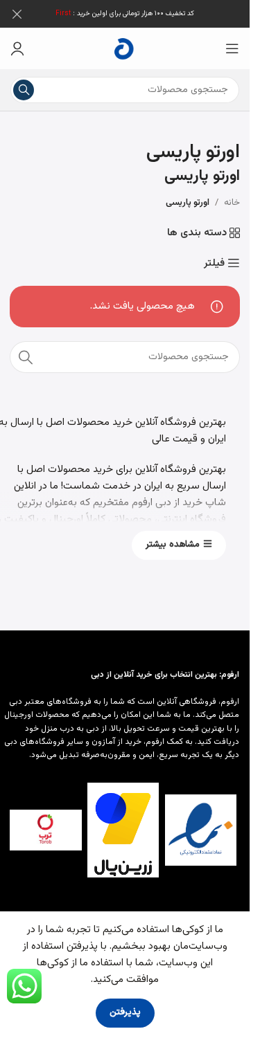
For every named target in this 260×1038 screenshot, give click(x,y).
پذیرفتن (125, 1012)
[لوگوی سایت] (124, 49)
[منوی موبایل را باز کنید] (232, 48)
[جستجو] (23, 90)
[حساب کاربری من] (17, 48)
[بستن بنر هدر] (17, 14)
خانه (232, 203)
